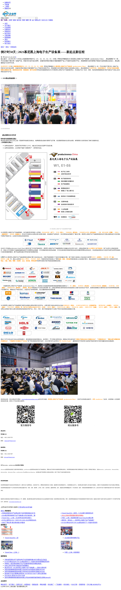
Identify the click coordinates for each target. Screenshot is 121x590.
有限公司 (38, 20)
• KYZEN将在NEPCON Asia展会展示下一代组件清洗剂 (79, 522)
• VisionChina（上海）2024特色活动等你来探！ (16, 518)
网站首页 (4, 584)
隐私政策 (35, 584)
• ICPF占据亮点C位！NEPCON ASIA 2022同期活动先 (18, 520)
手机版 (7, 4)
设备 (14, 20)
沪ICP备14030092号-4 (94, 584)
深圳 (10, 20)
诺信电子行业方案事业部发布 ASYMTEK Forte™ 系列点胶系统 (26, 573)
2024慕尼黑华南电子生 (72, 538)
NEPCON (44, 20)
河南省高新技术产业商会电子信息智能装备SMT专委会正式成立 (26, 559)
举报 (11, 507)
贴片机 (19, 20)
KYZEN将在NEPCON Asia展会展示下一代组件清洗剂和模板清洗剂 (27, 561)
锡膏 (27, 20)
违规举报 (82, 584)
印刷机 (50, 20)
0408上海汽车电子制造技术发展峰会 (17, 565)
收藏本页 (8, 2)
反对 (7, 507)
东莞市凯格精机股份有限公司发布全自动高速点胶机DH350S (25, 569)
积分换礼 (67, 584)
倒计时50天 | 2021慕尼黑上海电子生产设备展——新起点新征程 (25, 567)
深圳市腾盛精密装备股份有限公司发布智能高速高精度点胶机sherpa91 (28, 577)
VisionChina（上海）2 (12, 552)
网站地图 (43, 584)
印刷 (23, 20)
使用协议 (27, 584)
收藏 (16, 507)
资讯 (7, 47)
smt (33, 20)
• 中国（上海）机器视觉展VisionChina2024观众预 (77, 518)
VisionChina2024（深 (11, 538)
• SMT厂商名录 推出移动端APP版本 (13, 522)
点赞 (3, 507)
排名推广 (51, 584)
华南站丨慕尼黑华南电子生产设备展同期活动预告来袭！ (23, 563)
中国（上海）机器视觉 (72, 552)
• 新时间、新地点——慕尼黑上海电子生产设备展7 (77, 520)
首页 (2, 47)
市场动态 (13, 47)
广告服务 (59, 584)
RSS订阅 (74, 584)
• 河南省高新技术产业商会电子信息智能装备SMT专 (18, 513)
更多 (3, 511)
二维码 (7, 6)
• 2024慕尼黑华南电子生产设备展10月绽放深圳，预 (18, 515)
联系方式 (19, 584)
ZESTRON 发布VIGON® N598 (15, 575)
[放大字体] (1, 57)
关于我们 (12, 584)
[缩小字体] (4, 57)
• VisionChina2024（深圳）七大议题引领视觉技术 (77, 513)
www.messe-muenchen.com (15, 501)
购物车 (7, 8)
